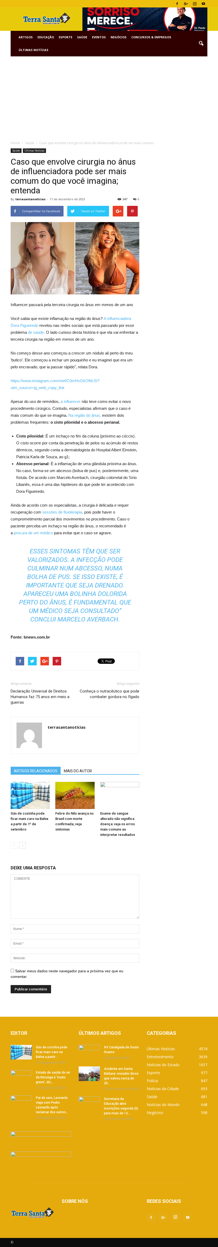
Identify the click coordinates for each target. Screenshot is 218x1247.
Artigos (26, 37)
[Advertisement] (109, 96)
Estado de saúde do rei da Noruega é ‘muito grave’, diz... (53, 1077)
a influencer (71, 401)
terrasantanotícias (30, 199)
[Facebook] (177, 3)
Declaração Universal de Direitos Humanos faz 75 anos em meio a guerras (40, 697)
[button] (201, 43)
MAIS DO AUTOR (78, 771)
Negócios (119, 37)
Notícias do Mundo (163, 1104)
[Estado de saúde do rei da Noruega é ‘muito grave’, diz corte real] (21, 1077)
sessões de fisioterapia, (62, 512)
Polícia (152, 1080)
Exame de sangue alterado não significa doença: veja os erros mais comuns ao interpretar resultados (117, 824)
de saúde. (36, 332)
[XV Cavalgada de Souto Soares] (89, 1052)
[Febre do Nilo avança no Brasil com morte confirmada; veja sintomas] (74, 795)
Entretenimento (160, 1056)
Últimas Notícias (33, 50)
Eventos (99, 37)
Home (15, 143)
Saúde (82, 37)
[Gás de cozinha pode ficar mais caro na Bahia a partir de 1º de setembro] (30, 795)
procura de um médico (33, 533)
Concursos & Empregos (151, 37)
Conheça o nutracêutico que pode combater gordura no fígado (109, 694)
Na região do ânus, (84, 415)
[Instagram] (195, 3)
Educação (45, 37)
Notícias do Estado (163, 1064)
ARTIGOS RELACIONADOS (35, 771)
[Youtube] (203, 3)
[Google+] (186, 3)
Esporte (65, 37)
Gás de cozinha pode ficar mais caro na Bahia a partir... (51, 1052)
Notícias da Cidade (163, 1088)
